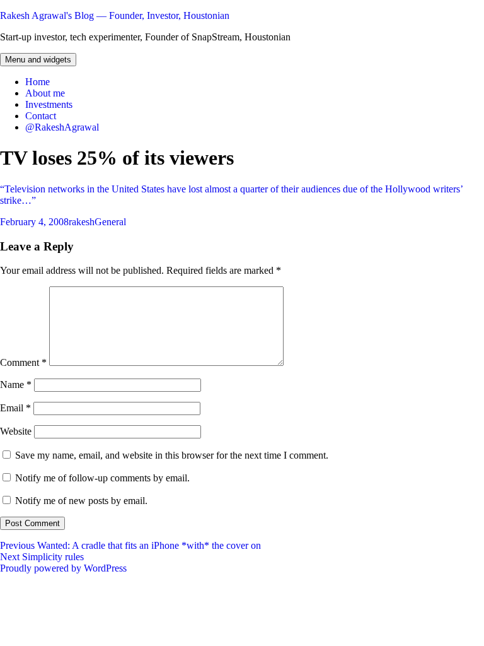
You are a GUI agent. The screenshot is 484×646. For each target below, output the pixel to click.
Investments (48, 104)
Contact (40, 115)
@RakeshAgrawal (62, 127)
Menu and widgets (38, 59)
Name (16, 384)
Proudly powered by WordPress (63, 568)
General (110, 221)
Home (37, 81)
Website (16, 431)
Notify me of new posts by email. (81, 500)
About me (45, 93)
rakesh (82, 221)
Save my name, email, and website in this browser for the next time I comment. (171, 455)
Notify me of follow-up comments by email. (102, 478)
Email (15, 407)
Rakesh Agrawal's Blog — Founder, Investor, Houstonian (114, 15)
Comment (23, 362)
